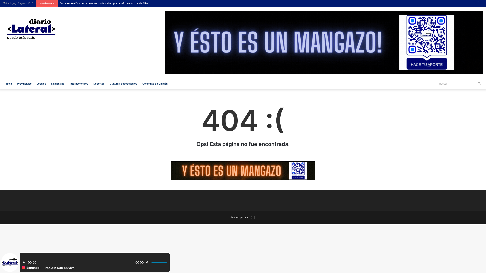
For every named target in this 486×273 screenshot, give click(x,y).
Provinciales (24, 83)
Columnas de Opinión (155, 83)
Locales (41, 83)
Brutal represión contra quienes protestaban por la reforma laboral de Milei (104, 3)
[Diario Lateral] (31, 28)
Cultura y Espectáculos (123, 83)
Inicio (9, 83)
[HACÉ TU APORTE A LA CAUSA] (243, 170)
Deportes (98, 83)
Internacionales (79, 83)
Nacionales (57, 83)
